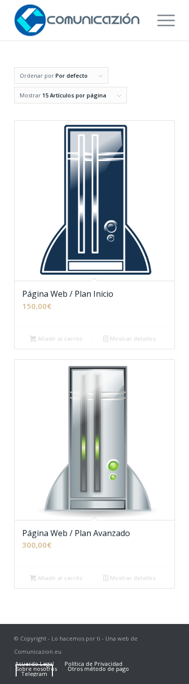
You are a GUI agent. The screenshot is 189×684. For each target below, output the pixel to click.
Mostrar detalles (132, 338)
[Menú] (161, 20)
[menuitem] (161, 20)
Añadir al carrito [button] (59, 338)
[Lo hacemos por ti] (78, 20)
